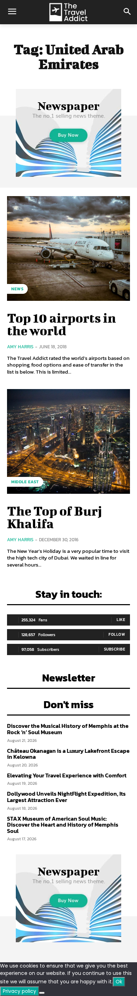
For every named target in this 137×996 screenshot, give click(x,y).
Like (121, 619)
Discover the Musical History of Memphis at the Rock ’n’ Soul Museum (68, 729)
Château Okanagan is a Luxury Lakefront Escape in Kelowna (68, 753)
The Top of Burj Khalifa (54, 517)
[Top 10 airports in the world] (68, 248)
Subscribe (114, 649)
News (17, 289)
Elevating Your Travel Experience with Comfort (66, 775)
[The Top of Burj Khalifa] (68, 441)
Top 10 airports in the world (61, 324)
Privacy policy (19, 991)
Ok (119, 981)
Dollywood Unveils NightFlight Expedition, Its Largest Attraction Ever (66, 796)
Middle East (25, 482)
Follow (117, 634)
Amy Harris (20, 346)
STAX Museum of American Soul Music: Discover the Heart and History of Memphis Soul (62, 824)
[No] (42, 993)
